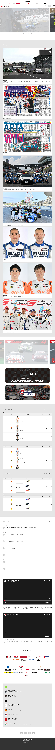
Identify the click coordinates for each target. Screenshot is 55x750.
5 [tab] (28, 33)
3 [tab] (25, 33)
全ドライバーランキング (48, 409)
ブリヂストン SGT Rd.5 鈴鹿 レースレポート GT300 (14, 534)
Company (30, 739)
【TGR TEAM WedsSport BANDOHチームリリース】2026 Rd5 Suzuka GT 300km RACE (20, 527)
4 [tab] (26, 33)
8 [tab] (33, 33)
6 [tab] (29, 33)
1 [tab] (21, 33)
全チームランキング (48, 473)
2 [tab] (23, 33)
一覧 (51, 521)
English (24, 740)
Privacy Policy (25, 739)
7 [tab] (31, 33)
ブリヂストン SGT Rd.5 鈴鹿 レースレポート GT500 (14, 541)
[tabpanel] (27, 20)
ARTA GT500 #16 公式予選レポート (11, 548)
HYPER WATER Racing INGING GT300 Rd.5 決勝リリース (15, 568)
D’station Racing (18, 505)
